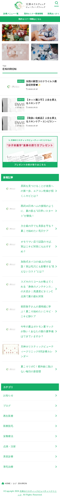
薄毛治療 (8, 466)
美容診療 (8, 456)
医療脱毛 (8, 426)
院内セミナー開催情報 (33, 14)
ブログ (7, 405)
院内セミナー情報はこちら (30, 19)
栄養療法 (8, 436)
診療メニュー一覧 (11, 14)
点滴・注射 (9, 446)
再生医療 (8, 415)
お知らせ (8, 395)
